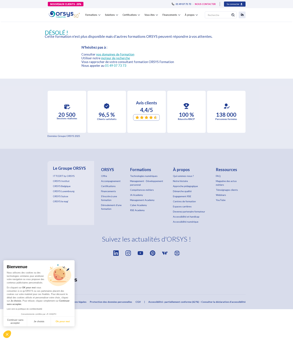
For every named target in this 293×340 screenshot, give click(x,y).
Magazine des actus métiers (226, 183)
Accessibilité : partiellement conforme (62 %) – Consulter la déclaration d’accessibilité (197, 301)
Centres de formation (184, 201)
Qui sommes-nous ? (183, 175)
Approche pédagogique (185, 186)
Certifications (108, 186)
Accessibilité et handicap (186, 216)
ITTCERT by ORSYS (64, 175)
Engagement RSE (182, 196)
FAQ (218, 175)
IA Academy (136, 194)
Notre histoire (180, 181)
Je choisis (39, 321)
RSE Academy (137, 210)
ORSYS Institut (61, 181)
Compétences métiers (142, 189)
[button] (7, 334)
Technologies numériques (144, 175)
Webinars (221, 194)
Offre (104, 175)
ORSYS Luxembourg (63, 191)
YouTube (221, 200)
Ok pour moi (63, 321)
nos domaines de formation (115, 54)
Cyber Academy (138, 205)
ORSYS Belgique (62, 186)
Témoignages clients (227, 189)
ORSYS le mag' (61, 201)
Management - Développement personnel (146, 183)
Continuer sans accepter (15, 321)
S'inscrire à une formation (109, 198)
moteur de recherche (115, 58)
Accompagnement (111, 181)
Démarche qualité (182, 191)
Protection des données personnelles (111, 301)
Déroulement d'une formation (111, 207)
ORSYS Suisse (60, 196)
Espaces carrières (182, 206)
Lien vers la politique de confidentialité (24, 309)
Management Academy (142, 200)
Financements (108, 191)
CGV (138, 301)
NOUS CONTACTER (205, 4)
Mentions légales (76, 301)
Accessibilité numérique (185, 221)
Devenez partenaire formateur (189, 211)
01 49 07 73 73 (115, 65)
